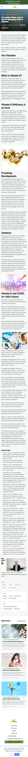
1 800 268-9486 (12, 736)
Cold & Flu (11, 596)
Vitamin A (4, 587)
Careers (14, 730)
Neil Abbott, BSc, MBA (7, 25)
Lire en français (5, 27)
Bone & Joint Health (12, 587)
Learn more (11, 751)
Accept (17, 754)
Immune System (17, 596)
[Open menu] (2, 7)
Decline (11, 754)
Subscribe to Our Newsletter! (14, 741)
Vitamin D (5, 596)
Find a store (14, 728)
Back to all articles (21, 621)
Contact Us (14, 733)
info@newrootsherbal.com (15, 738)
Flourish (2, 14)
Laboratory (14, 725)
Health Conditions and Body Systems (13, 14)
